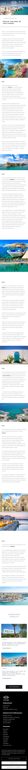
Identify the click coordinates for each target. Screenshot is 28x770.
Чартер (5, 731)
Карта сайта (6, 705)
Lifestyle (5, 741)
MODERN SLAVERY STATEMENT (11, 717)
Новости (5, 732)
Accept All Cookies (14, 767)
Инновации (6, 736)
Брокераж (6, 729)
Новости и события (10, 18)
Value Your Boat (7, 745)
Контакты (5, 707)
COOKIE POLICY (7, 721)
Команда (5, 740)
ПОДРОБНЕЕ (6, 648)
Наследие (5, 743)
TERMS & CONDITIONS (9, 719)
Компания (5, 738)
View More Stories (14, 686)
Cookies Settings (14, 758)
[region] (14, 758)
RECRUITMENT (7, 723)
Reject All (14, 762)
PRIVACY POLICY (7, 715)
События (5, 734)
